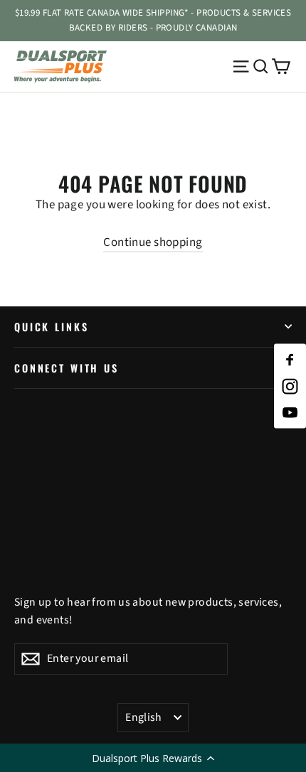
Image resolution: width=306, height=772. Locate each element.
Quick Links (51, 326)
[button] (153, 758)
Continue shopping (152, 242)
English (143, 717)
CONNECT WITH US (66, 367)
